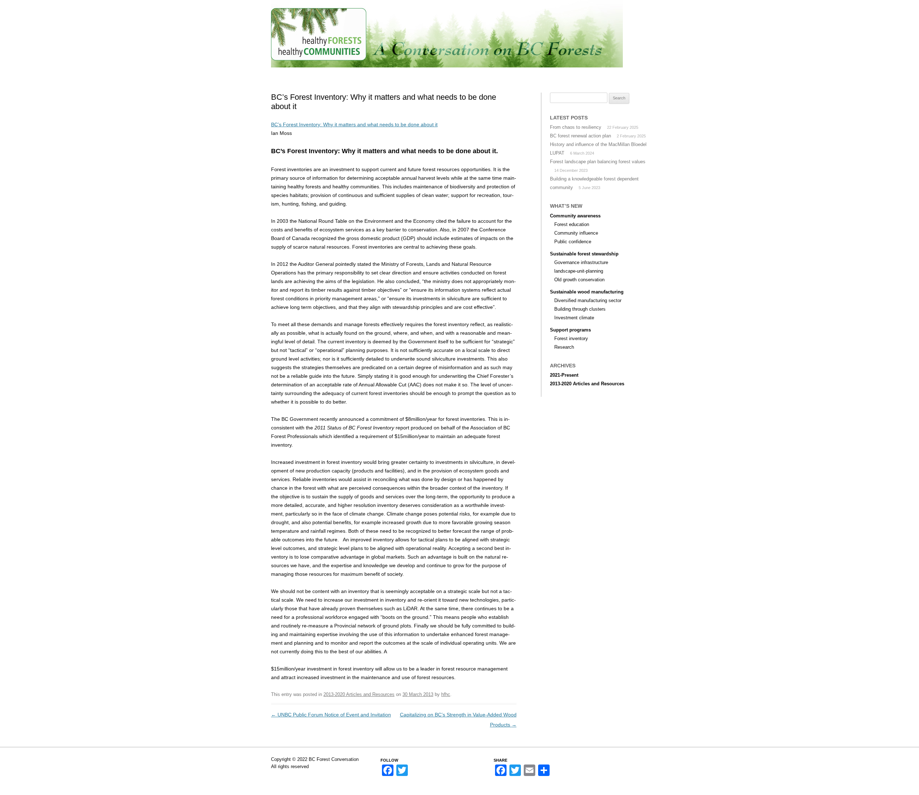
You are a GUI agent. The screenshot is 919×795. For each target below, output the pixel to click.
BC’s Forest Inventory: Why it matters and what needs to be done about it (354, 124)
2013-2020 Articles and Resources (359, 694)
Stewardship (384, 75)
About (305, 75)
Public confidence (572, 241)
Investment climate (574, 317)
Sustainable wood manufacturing (587, 292)
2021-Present (564, 375)
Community (340, 75)
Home (278, 75)
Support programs (570, 330)
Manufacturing (433, 75)
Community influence (576, 233)
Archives (554, 75)
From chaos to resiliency (575, 127)
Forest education (571, 224)
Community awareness (575, 215)
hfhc (445, 694)
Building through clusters (580, 309)
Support (477, 75)
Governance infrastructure (581, 262)
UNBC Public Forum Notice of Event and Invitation (331, 715)
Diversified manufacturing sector (587, 300)
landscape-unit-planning (578, 271)
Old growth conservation (579, 279)
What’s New (515, 75)
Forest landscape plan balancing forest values (597, 161)
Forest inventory (571, 338)
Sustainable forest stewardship (584, 254)
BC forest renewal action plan (580, 135)
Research (564, 347)
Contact (590, 75)
